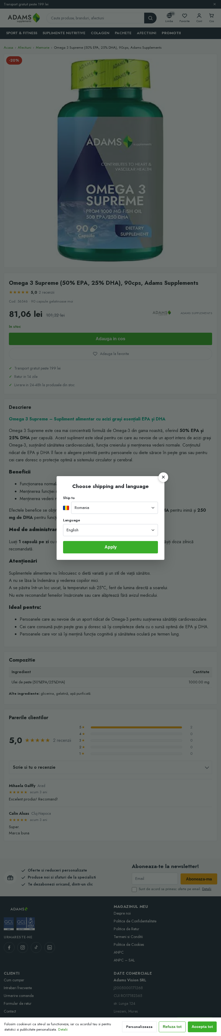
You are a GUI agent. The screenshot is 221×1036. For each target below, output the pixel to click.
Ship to (69, 497)
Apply (111, 547)
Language (71, 520)
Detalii (63, 1029)
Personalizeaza (139, 1026)
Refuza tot (172, 1027)
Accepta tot (202, 1027)
